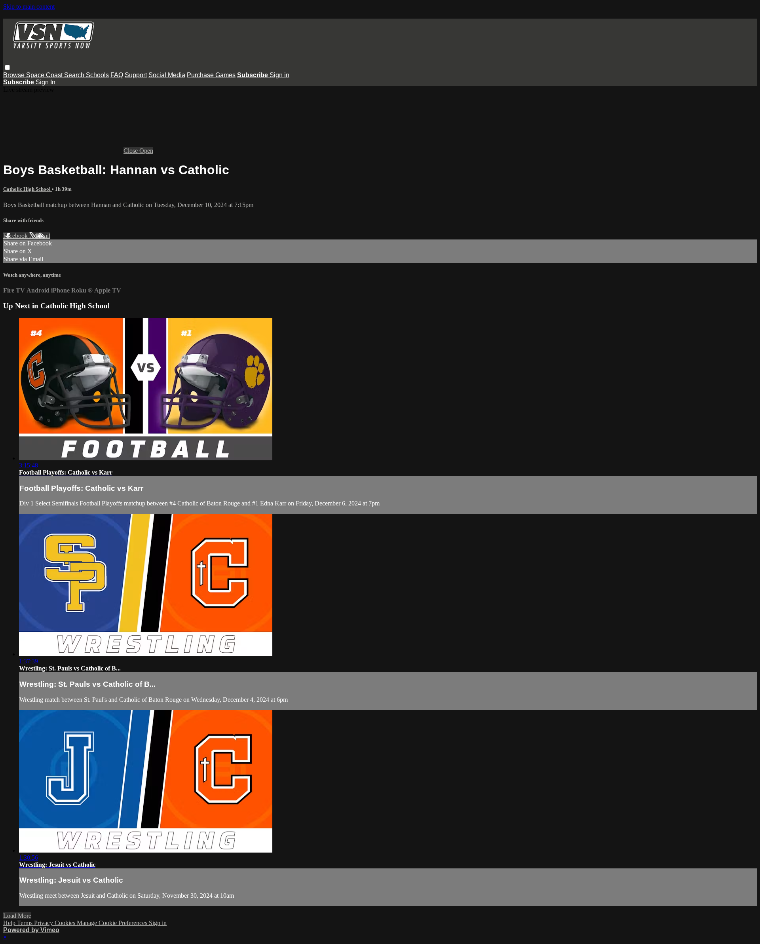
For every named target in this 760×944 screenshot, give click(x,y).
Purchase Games (211, 75)
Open (146, 150)
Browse (14, 75)
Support (136, 75)
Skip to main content (29, 6)
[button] (7, 67)
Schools (97, 75)
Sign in (279, 75)
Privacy (44, 922)
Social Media (166, 75)
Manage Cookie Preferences (113, 922)
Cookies (66, 922)
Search (75, 75)
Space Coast (45, 75)
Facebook (16, 235)
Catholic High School (27, 189)
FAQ (116, 75)
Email (43, 235)
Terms (25, 922)
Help (10, 922)
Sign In (45, 82)
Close (131, 150)
